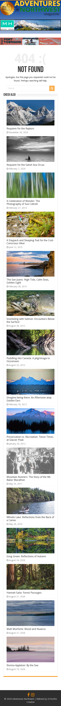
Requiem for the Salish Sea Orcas (25, 164)
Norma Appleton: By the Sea (22, 665)
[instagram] (33, 695)
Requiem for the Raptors (20, 128)
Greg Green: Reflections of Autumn (26, 556)
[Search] (52, 88)
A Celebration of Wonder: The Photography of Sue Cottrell (23, 203)
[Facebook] (28, 695)
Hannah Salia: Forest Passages (24, 592)
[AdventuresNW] (30, 8)
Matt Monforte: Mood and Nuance (26, 629)
